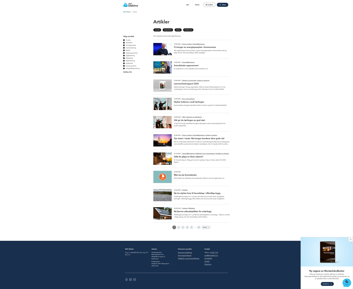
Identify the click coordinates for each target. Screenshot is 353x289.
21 (199, 227)
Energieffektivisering (198, 44)
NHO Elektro (127, 12)
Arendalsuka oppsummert (186, 65)
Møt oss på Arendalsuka (185, 175)
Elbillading (191, 208)
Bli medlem (209, 5)
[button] (127, 72)
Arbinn (197, 5)
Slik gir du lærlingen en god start (189, 120)
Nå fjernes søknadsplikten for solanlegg (192, 211)
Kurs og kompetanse (188, 99)
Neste (205, 227)
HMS (183, 117)
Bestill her (326, 284)
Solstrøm (208, 135)
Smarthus (214, 135)
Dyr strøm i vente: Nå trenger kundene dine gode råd (199, 138)
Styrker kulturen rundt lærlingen (189, 102)
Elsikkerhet (198, 153)
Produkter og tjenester (222, 153)
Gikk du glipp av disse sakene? (188, 156)
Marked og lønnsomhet (189, 80)
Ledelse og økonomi (203, 80)
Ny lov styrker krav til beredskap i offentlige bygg (197, 193)
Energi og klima (187, 44)
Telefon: (211, 252)
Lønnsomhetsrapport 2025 (186, 83)
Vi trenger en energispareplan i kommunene (195, 47)
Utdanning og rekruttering (194, 117)
